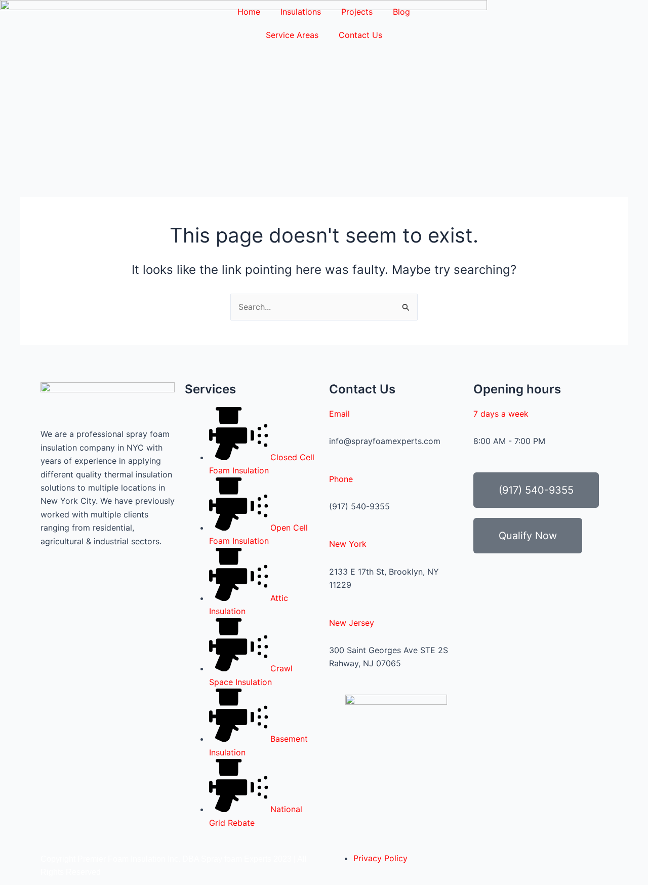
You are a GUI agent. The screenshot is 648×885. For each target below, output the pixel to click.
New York (348, 544)
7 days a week (501, 414)
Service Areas (292, 35)
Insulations (300, 12)
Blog (401, 12)
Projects (357, 12)
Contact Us (360, 35)
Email (339, 414)
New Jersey (351, 623)
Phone (341, 479)
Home (248, 12)
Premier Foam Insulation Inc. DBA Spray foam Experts (174, 859)
